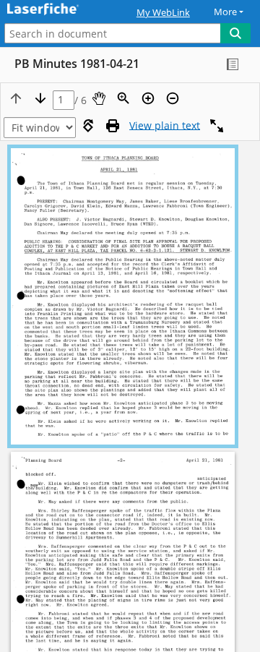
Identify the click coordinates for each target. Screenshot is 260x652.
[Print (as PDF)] (112, 125)
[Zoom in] (148, 98)
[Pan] (99, 98)
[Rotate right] (88, 125)
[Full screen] (216, 125)
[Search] (235, 33)
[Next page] (40, 98)
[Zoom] (123, 98)
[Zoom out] (172, 98)
